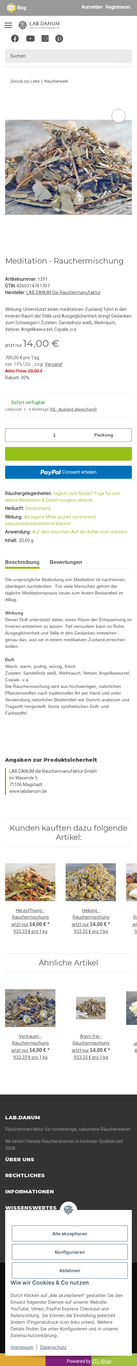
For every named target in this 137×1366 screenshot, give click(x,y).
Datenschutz (53, 1347)
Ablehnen (69, 1270)
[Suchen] (125, 56)
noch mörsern (113, 531)
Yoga (99, 493)
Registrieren (118, 7)
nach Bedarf (81, 493)
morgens (68, 500)
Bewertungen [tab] (66, 562)
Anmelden (92, 7)
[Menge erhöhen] (125, 435)
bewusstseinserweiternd (30, 523)
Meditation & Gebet (39, 500)
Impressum (22, 1347)
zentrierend (84, 516)
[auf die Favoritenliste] (119, 116)
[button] (91, 39)
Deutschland (38, 508)
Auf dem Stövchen (51, 531)
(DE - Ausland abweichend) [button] (73, 409)
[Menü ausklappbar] (8, 22)
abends (85, 500)
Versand (53, 364)
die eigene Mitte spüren (48, 516)
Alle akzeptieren (69, 1233)
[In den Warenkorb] (10, 100)
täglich (61, 493)
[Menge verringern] (12, 435)
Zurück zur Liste (25, 81)
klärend (63, 523)
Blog (21, 7)
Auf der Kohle (85, 531)
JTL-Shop (102, 1361)
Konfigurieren (70, 1252)
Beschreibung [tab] (22, 562)
